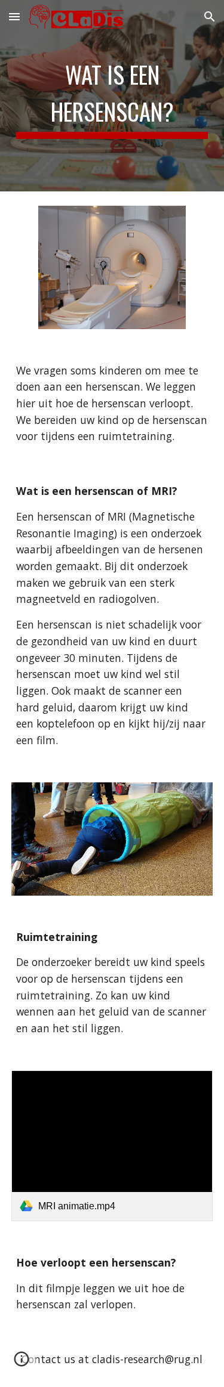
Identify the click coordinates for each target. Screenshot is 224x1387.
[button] (14, 16)
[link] (112, 1145)
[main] (112, 96)
